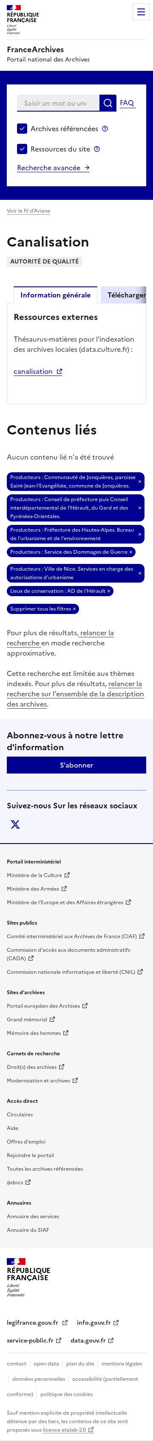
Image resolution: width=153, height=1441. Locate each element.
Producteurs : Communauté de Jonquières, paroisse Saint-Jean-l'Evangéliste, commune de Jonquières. (73, 482)
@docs (15, 1182)
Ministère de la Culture (34, 875)
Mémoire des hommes (34, 1033)
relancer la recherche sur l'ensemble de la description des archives (75, 693)
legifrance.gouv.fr (33, 1322)
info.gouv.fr (94, 1322)
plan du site (80, 1364)
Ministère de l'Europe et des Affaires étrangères (65, 902)
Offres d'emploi (26, 1142)
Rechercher (107, 103)
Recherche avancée (48, 168)
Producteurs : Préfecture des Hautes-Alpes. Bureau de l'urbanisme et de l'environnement (72, 534)
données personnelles (38, 1379)
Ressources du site (60, 149)
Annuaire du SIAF (28, 1230)
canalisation (33, 371)
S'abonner (76, 765)
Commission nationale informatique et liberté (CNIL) (71, 972)
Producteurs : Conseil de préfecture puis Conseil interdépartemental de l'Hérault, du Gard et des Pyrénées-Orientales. (69, 508)
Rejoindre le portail (30, 1155)
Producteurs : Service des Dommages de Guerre (69, 552)
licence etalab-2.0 (64, 1430)
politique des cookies (66, 1394)
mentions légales (122, 1364)
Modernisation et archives (38, 1081)
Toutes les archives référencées (45, 1169)
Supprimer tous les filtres (40, 609)
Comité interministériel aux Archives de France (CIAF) (72, 936)
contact (16, 1364)
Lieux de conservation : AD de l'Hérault (57, 591)
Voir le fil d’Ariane (28, 211)
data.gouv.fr (88, 1340)
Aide (12, 1128)
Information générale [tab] (55, 295)
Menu (141, 11)
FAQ (126, 103)
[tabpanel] (76, 353)
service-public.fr (30, 1340)
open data (46, 1364)
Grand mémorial (27, 1019)
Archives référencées (64, 128)
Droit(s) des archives (32, 1067)
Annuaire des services (33, 1216)
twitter (15, 824)
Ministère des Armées (33, 889)
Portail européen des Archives (43, 1006)
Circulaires (20, 1115)
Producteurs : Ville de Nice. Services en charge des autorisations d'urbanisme (71, 573)
